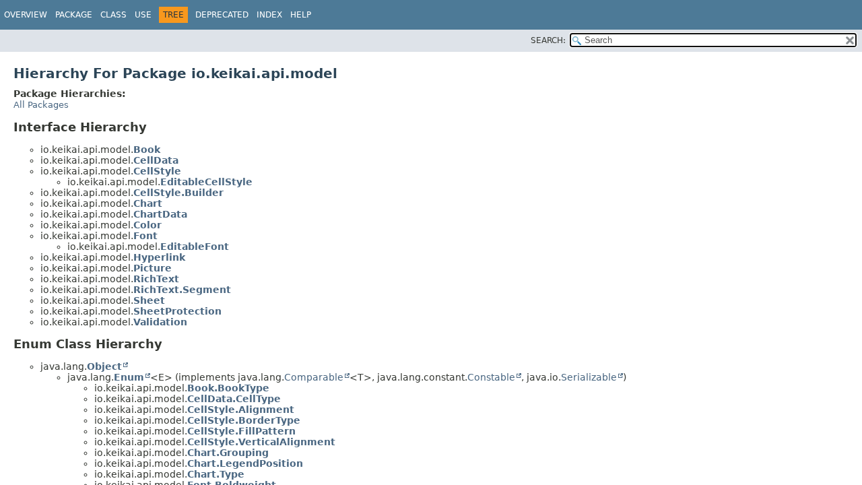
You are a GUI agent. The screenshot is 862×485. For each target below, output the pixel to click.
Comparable (313, 377)
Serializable (589, 377)
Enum (129, 377)
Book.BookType (228, 388)
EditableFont (194, 246)
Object (104, 366)
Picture (152, 268)
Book (146, 149)
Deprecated (221, 15)
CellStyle (157, 171)
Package (73, 15)
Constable (491, 377)
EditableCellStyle (206, 181)
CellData (155, 160)
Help (300, 15)
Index (269, 15)
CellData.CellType (234, 398)
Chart (147, 203)
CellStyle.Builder (178, 192)
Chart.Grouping (228, 452)
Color (147, 225)
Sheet (149, 300)
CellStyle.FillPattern (241, 431)
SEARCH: (548, 40)
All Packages (41, 105)
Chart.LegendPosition (245, 463)
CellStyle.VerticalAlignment (261, 442)
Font (145, 235)
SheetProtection (177, 311)
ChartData (160, 214)
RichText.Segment (182, 289)
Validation (160, 322)
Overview (25, 15)
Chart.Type (215, 474)
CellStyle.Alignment (240, 409)
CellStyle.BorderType (243, 420)
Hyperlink (159, 257)
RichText (156, 278)
